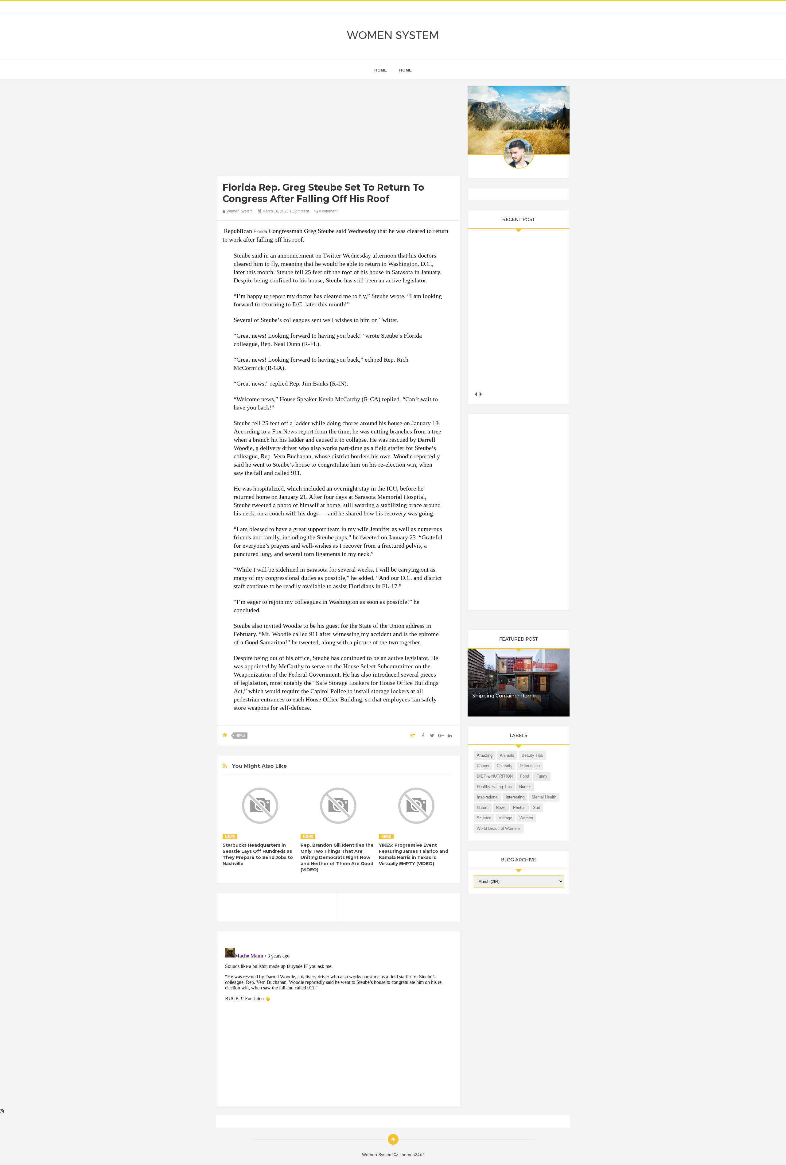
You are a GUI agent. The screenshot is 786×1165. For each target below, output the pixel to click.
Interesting (515, 797)
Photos (519, 807)
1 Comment (299, 211)
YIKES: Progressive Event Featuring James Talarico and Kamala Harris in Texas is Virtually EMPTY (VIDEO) (413, 854)
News (240, 735)
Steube (380, 296)
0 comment (327, 211)
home (380, 70)
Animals (507, 755)
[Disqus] (338, 1022)
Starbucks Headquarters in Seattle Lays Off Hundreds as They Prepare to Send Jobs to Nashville (258, 854)
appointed (257, 666)
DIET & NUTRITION (495, 776)
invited (272, 625)
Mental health (544, 797)
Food (524, 776)
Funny (541, 776)
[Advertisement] (338, 129)
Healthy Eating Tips (494, 786)
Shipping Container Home (503, 696)
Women (526, 818)
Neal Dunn (287, 343)
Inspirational (487, 797)
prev (476, 394)
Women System (393, 35)
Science (484, 818)
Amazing (484, 755)
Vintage (505, 818)
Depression (530, 765)
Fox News (284, 431)
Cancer (483, 765)
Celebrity (504, 765)
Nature (482, 807)
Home (405, 70)
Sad (536, 807)
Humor (525, 786)
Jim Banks (315, 383)
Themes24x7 (411, 1154)
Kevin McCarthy (339, 399)
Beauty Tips (532, 755)
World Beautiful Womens (499, 828)
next (480, 394)
